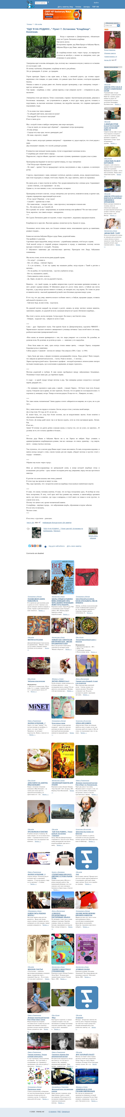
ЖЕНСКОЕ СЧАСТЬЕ (35, 969)
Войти (96, 2)
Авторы (86, 6)
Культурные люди (58, 723)
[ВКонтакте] (35, 546)
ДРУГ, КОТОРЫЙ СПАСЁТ (85, 1054)
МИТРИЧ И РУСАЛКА (35, 640)
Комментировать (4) (111, 56)
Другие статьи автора (111, 67)
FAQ (77, 874)
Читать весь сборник (93, 537)
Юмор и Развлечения (34, 721)
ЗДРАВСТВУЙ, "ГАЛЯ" (112, 233)
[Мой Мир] (40, 546)
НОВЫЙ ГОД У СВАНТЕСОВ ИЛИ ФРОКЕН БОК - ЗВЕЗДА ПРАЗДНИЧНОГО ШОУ (62, 641)
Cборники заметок (110, 53)
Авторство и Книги (58, 596)
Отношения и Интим (35, 596)
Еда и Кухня (79, 637)
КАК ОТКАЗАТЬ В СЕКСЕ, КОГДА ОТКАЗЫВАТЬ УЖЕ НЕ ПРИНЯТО (86, 601)
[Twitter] (30, 546)
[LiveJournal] (43, 546)
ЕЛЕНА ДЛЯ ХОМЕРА (83, 723)
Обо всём (38, 24)
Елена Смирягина (109, 50)
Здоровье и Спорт (58, 679)
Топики (78, 6)
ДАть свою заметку (74, 546)
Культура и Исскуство (83, 721)
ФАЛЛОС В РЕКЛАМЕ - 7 (36, 723)
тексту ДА (30, 522)
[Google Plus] (32, 546)
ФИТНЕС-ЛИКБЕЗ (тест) (60, 681)
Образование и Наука (34, 911)
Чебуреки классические (36, 681)
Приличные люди (34, 1089)
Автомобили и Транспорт (60, 1087)
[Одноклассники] (38, 546)
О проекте (79, 1017)
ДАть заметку (63, 6)
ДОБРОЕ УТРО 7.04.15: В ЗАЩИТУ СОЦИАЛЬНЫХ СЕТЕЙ (113, 89)
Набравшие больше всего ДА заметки (57, 522)
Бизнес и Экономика (58, 872)
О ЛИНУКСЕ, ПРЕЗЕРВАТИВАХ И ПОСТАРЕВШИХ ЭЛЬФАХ (61, 915)
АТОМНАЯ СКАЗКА (83, 969)
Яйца (54, 1017)
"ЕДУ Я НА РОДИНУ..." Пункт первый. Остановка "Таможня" (62, 833)
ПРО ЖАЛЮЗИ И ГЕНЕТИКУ (38, 832)
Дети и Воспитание (82, 679)
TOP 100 (95, 6)
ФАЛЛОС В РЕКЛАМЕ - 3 (36, 874)
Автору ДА (107, 60)
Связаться (66, 1111)
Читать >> (41, 610)
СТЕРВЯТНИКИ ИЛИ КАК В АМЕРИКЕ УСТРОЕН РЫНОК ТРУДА (62, 876)
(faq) (71, 6)
